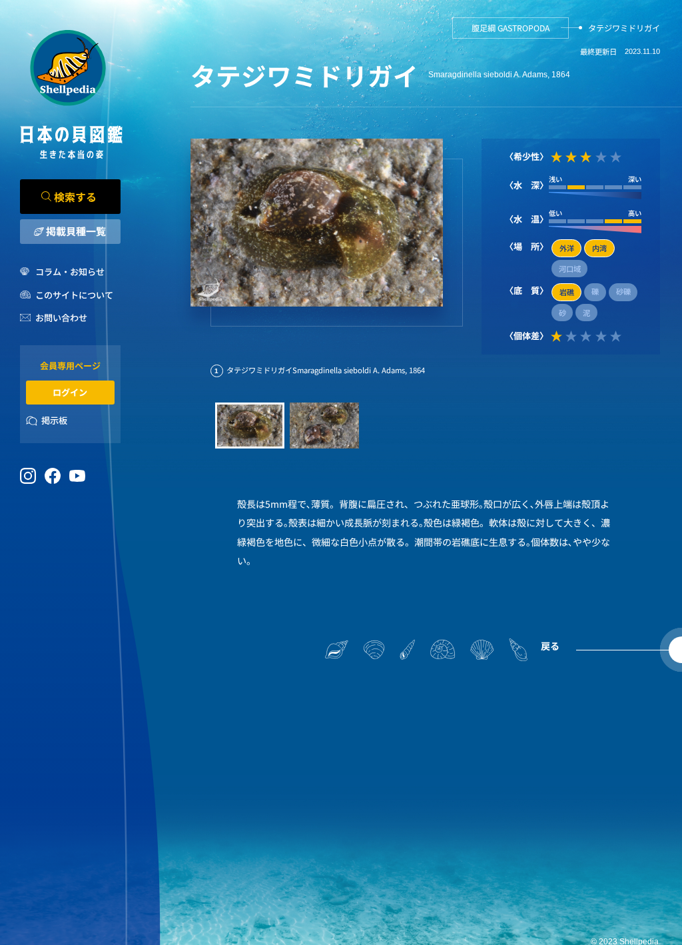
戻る (550, 645)
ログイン (70, 392)
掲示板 (54, 420)
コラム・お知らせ (70, 271)
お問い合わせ (61, 317)
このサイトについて (74, 295)
